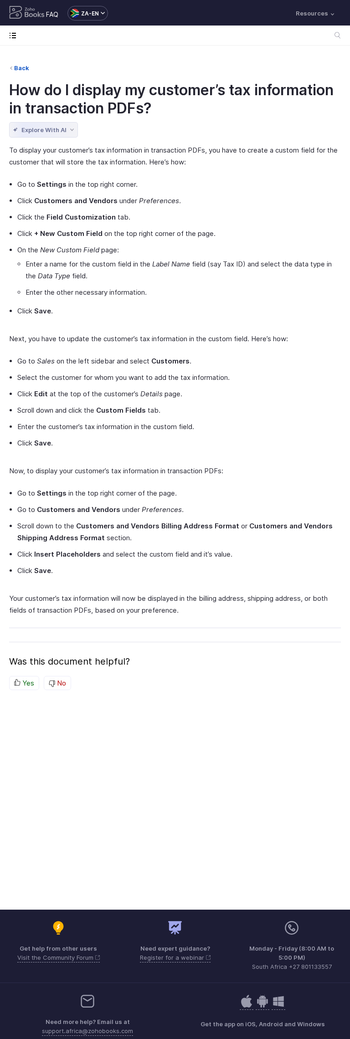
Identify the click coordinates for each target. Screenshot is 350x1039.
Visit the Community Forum (56, 957)
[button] (83, 13)
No (60, 683)
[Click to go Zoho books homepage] (27, 13)
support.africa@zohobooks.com (87, 1030)
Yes (27, 683)
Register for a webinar (173, 957)
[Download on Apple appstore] (262, 1006)
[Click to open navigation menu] (15, 35)
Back (21, 68)
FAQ (52, 14)
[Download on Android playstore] (246, 1006)
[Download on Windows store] (278, 1006)
